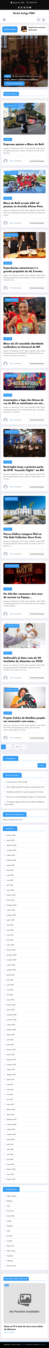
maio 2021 (10, 1094)
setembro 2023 (11, 970)
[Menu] (4, 19)
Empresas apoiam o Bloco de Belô (23, 144)
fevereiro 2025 (11, 895)
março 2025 (10, 890)
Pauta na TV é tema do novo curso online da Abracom (23, 1328)
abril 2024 (10, 940)
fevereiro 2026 (11, 835)
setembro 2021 (11, 1075)
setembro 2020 (11, 1134)
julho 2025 (10, 870)
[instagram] (27, 7)
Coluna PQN (10, 1216)
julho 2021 (10, 1085)
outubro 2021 (11, 1070)
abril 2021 (10, 1099)
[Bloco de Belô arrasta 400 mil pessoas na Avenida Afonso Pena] (24, 181)
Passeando (10, 1256)
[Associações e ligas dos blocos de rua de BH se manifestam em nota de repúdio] (24, 381)
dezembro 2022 (11, 1015)
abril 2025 (10, 885)
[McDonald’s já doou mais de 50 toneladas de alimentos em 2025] (24, 635)
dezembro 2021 (11, 1060)
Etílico (8, 1231)
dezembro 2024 (11, 905)
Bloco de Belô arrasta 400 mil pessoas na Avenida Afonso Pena (23, 204)
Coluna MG (10, 1211)
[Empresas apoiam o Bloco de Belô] (24, 118)
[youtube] (30, 7)
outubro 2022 (11, 1025)
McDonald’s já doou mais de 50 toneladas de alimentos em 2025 (23, 659)
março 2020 (10, 1164)
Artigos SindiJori (11, 1196)
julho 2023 (10, 980)
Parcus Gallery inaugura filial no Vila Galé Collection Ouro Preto (22, 535)
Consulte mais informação (25, 83)
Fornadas (9, 1241)
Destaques (7, 139)
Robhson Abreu (11, 1266)
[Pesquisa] (38, 19)
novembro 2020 (11, 1124)
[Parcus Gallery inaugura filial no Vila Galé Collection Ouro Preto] (24, 510)
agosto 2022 (10, 1035)
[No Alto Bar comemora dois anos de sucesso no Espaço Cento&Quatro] (24, 573)
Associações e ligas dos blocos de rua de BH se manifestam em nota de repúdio (23, 401)
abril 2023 (10, 995)
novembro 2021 (11, 1065)
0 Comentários (17, 161)
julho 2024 (10, 925)
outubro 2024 (11, 910)
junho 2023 (10, 985)
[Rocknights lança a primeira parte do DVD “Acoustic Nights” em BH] (24, 443)
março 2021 (10, 1104)
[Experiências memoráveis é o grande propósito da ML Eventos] (24, 245)
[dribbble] (24, 7)
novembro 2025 (11, 850)
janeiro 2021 (10, 1114)
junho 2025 (10, 875)
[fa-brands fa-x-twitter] (22, 7)
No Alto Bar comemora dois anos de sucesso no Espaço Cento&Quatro (23, 595)
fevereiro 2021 (11, 1109)
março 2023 (10, 1000)
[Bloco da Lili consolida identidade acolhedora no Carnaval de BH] (24, 315)
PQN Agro (10, 1261)
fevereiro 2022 (11, 1050)
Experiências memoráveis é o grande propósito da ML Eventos (22, 269)
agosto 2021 (10, 1079)
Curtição (7, 462)
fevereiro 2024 (11, 950)
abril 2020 (10, 1159)
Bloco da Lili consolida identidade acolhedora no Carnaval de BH (23, 345)
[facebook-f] (19, 7)
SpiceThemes (42, 1344)
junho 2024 (10, 930)
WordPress (23, 1344)
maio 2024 (10, 935)
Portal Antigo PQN (24, 13)
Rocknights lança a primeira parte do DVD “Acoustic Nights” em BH (23, 468)
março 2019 (10, 1174)
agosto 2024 (10, 920)
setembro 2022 (11, 1030)
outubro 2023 (11, 965)
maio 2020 (10, 1154)
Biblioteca (10, 1201)
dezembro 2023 (11, 955)
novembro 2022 (11, 1020)
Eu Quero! (10, 1236)
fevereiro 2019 (11, 1179)
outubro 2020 (11, 1129)
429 (17, 747)
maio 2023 (10, 990)
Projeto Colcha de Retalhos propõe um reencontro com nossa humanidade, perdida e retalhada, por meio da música (24, 719)
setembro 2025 (11, 860)
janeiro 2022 (10, 1055)
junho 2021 (10, 1090)
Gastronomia (10, 1246)
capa (16, 74)
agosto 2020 (10, 1139)
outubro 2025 (11, 855)
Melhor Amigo (11, 1251)
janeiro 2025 (10, 900)
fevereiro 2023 (11, 1005)
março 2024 (10, 945)
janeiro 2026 (10, 840)
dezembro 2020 (11, 1119)
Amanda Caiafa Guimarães (34, 71)
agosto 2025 (10, 865)
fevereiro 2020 (11, 1169)
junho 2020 (10, 1149)
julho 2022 (10, 1040)
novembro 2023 (11, 960)
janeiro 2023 (10, 1010)
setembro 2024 (11, 915)
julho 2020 (10, 1144)
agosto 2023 (10, 975)
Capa (18, 71)
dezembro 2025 (11, 845)
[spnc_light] (43, 19)
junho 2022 (10, 1045)
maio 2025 (10, 880)
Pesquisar (10, 758)
